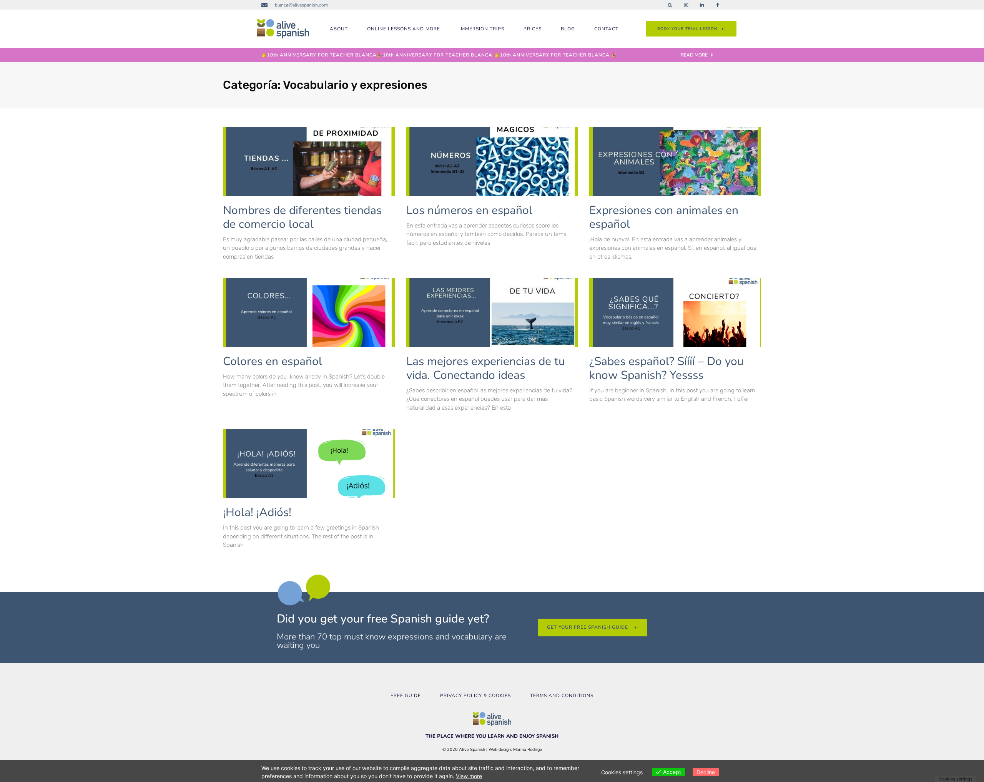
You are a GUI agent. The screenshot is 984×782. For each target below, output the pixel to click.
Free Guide (406, 695)
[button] (669, 5)
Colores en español (272, 361)
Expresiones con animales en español (663, 217)
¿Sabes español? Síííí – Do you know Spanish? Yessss (666, 368)
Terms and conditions (561, 695)
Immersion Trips (481, 29)
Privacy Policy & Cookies (475, 695)
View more (469, 776)
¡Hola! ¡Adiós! (257, 512)
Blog (568, 29)
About (339, 29)
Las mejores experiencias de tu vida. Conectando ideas (485, 368)
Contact (606, 29)
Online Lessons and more (403, 29)
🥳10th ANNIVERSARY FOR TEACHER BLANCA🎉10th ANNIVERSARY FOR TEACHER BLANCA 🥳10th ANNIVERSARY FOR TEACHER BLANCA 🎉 (439, 55)
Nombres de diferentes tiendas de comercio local (302, 217)
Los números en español (469, 210)
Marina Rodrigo (527, 749)
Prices (533, 29)
